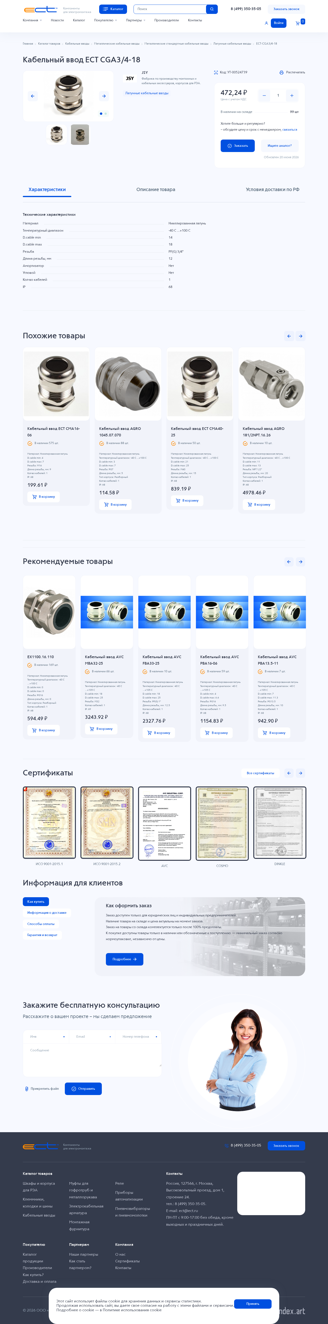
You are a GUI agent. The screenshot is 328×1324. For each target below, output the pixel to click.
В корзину (47, 496)
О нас (120, 1255)
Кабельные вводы (39, 1216)
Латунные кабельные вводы (146, 93)
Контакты (195, 20)
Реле (119, 1184)
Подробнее (122, 959)
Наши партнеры (83, 1255)
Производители (166, 20)
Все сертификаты (260, 773)
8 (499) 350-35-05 (246, 9)
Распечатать (295, 72)
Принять (252, 1304)
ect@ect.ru (188, 1211)
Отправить (86, 1088)
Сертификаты (127, 1261)
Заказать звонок (286, 9)
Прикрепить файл (45, 1088)
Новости (57, 20)
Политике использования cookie (132, 1310)
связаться (289, 129)
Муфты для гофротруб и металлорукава (83, 1190)
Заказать (241, 145)
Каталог (79, 20)
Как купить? (33, 1275)
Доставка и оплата (39, 1282)
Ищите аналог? (280, 145)
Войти (278, 23)
